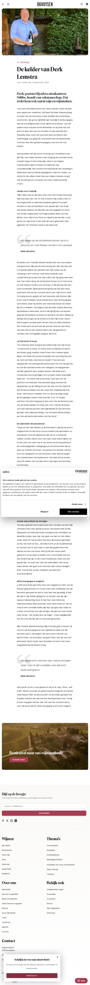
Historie (5, 908)
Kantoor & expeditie (10, 894)
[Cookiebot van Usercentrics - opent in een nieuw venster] (77, 471)
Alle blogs (24, 62)
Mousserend (7, 850)
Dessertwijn (6, 869)
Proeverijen (51, 894)
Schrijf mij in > (32, 976)
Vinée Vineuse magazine (12, 903)
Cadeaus (50, 874)
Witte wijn (6, 855)
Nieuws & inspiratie (9, 899)
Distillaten (6, 873)
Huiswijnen (51, 850)
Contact (5, 931)
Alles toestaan (73, 512)
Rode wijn (5, 864)
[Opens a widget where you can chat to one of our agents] (81, 981)
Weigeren (44, 512)
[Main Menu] (3, 4)
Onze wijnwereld (8, 913)
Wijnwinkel (6, 889)
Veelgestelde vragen (55, 889)
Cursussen (51, 899)
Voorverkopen (52, 845)
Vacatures (6, 922)
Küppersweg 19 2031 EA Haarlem (8, 948)
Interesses (51, 913)
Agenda (5, 927)
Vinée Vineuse (52, 869)
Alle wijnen (6, 845)
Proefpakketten (53, 855)
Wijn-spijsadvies (53, 908)
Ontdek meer (18, 759)
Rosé (4, 859)
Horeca (50, 903)
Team (4, 917)
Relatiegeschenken (54, 859)
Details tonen (77, 504)
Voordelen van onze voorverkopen (61, 865)
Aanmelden (44, 813)
